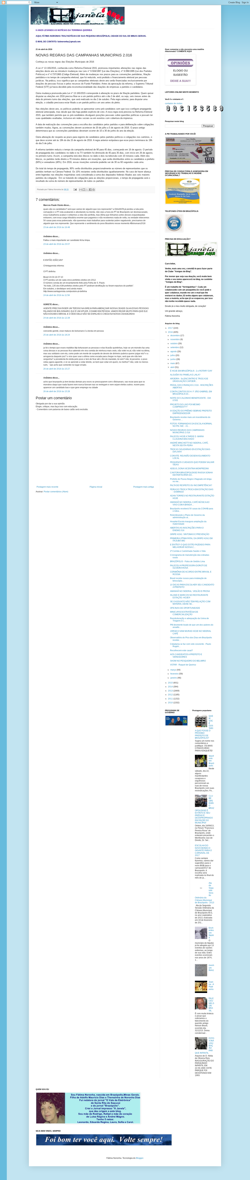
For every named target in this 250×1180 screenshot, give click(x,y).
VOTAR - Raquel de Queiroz (183, 665)
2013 (170, 691)
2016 (170, 332)
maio (173, 363)
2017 (170, 328)
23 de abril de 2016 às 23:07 (56, 244)
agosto (173, 351)
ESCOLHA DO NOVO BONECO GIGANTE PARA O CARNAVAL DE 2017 (203, 850)
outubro (174, 343)
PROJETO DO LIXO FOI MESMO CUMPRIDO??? (185, 405)
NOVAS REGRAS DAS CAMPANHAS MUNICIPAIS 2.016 (187, 431)
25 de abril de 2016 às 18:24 (56, 335)
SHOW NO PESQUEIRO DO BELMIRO (188, 661)
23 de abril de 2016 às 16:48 (56, 227)
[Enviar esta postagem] (75, 189)
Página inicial (96, 487)
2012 (170, 694)
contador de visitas (173, 103)
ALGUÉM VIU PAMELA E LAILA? (185, 375)
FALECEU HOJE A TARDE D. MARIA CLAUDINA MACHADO (187, 437)
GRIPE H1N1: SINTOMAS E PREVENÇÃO (189, 534)
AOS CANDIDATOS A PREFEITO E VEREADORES (186, 655)
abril (172, 367)
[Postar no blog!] (84, 189)
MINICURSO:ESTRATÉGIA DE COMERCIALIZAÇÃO (184, 613)
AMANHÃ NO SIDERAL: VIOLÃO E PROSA (190, 591)
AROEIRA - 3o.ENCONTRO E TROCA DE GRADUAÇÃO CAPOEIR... (189, 379)
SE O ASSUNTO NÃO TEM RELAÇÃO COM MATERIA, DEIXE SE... (190, 602)
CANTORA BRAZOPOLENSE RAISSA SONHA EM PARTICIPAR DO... (191, 473)
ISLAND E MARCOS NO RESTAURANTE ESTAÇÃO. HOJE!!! (189, 596)
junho (173, 359)
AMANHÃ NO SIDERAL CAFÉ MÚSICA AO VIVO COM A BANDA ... (189, 503)
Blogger (139, 1158)
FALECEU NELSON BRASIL (211, 1004)
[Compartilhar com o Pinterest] (93, 189)
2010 (170, 702)
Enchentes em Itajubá (211, 933)
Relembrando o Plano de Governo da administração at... (187, 516)
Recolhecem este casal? (181, 650)
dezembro (175, 335)
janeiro (173, 678)
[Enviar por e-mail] (80, 189)
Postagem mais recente (47, 487)
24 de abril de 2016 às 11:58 (56, 295)
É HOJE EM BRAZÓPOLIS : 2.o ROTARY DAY (191, 371)
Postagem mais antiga (143, 487)
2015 (170, 683)
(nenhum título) (211, 967)
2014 (170, 686)
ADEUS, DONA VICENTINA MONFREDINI (189, 468)
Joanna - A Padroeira (211, 985)
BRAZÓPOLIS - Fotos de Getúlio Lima (187, 561)
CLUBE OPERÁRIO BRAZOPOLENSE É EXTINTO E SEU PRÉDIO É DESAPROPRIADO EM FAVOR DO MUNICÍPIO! (204, 809)
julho (173, 355)
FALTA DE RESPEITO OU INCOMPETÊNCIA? (191, 485)
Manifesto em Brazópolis (211, 761)
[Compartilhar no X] (87, 189)
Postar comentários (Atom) (56, 491)
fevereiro (174, 674)
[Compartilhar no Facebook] (90, 189)
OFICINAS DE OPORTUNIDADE (185, 608)
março (173, 670)
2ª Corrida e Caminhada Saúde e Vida (188, 551)
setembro (175, 347)
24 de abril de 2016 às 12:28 (56, 318)
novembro (175, 339)
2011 (170, 699)
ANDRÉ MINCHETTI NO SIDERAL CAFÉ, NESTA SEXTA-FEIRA (189, 444)
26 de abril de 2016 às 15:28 (56, 391)
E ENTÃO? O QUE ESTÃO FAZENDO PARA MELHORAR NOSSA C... (190, 545)
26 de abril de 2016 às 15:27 (56, 369)
